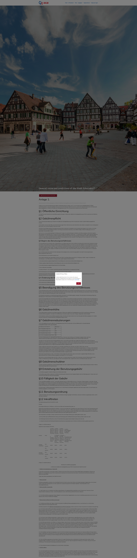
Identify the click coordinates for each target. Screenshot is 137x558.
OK (78, 283)
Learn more (77, 279)
